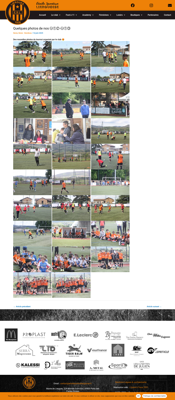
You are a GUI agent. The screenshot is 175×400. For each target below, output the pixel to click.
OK (138, 396)
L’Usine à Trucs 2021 (138, 387)
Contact (167, 15)
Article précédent (21, 306)
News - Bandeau (25, 33)
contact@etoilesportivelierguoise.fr (76, 383)
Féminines (104, 15)
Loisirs (119, 15)
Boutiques (135, 15)
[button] (56, 15)
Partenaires (153, 15)
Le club (54, 15)
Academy (86, 15)
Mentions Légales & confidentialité (130, 382)
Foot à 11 (70, 15)
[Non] (172, 396)
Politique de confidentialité (154, 396)
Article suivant (154, 306)
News (15, 33)
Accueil (42, 15)
